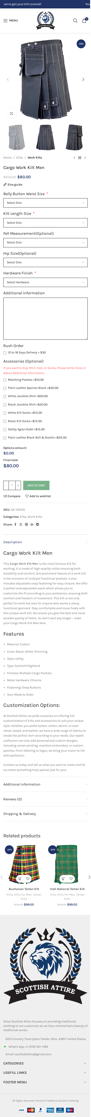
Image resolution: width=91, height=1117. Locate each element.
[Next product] (85, 158)
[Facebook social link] (15, 525)
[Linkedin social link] (32, 525)
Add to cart (36, 485)
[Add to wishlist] (28, 879)
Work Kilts (35, 157)
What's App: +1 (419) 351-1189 (28, 1047)
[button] (7, 79)
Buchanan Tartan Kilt (24, 889)
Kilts (19, 157)
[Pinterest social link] (26, 525)
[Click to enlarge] (12, 113)
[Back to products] (79, 158)
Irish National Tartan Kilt (67, 889)
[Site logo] (45, 20)
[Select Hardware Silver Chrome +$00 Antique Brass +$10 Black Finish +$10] (45, 282)
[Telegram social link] (37, 525)
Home (7, 157)
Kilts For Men (23, 894)
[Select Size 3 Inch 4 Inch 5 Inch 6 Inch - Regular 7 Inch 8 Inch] (45, 242)
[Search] (75, 20)
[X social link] (21, 525)
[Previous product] (74, 158)
